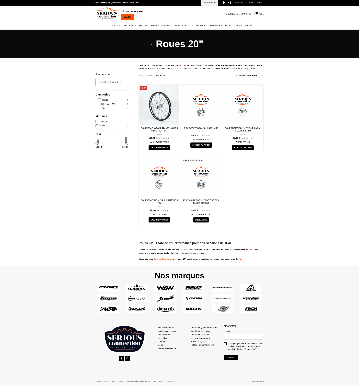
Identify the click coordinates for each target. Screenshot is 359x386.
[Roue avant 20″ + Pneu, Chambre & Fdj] (159, 178)
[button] (159, 147)
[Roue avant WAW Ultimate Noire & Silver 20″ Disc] (201, 178)
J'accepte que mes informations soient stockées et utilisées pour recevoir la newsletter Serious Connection (245, 346)
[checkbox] (113, 100)
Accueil (142, 75)
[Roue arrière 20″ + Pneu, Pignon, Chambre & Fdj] (243, 105)
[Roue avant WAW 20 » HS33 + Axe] (201, 105)
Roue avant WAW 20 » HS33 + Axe (201, 128)
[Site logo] (106, 14)
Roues (150, 75)
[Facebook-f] (121, 358)
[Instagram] (127, 358)
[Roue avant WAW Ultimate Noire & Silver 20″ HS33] (159, 105)
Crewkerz (242, 134)
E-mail (227, 331)
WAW (159, 134)
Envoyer (231, 357)
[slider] (96, 143)
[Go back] (152, 44)
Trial (181, 65)
